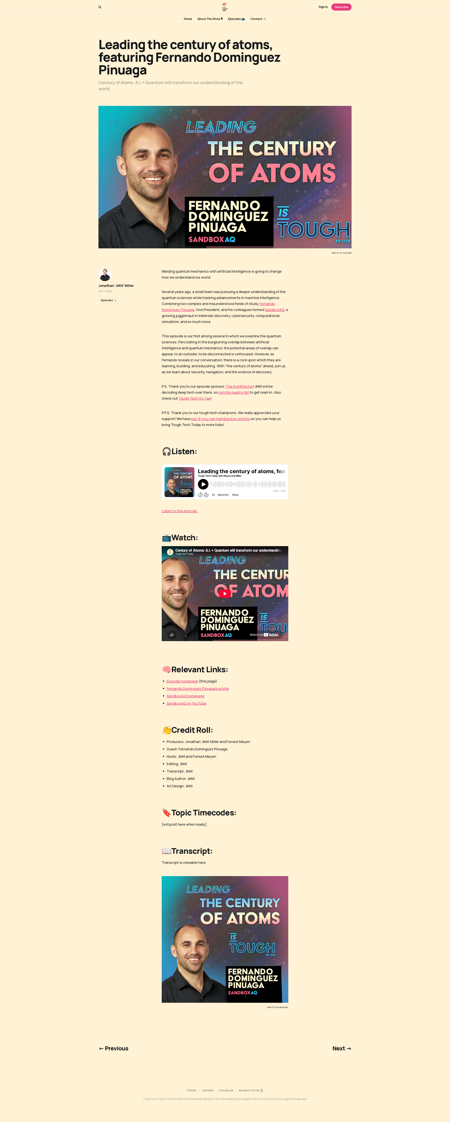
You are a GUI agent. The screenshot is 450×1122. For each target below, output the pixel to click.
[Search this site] (100, 7)
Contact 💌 (258, 19)
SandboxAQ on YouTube (186, 703)
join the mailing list (233, 392)
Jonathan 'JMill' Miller (116, 285)
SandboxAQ (274, 309)
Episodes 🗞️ (109, 300)
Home (188, 19)
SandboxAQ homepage (185, 696)
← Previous (113, 1048)
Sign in (323, 7)
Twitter (192, 1090)
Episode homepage (182, 681)
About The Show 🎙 (210, 19)
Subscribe (341, 7)
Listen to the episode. (180, 510)
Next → (342, 1048)
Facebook (226, 1090)
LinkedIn (208, 1090)
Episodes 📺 (236, 19)
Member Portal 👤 (251, 1090)
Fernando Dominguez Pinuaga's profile (198, 688)
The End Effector (239, 386)
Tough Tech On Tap (195, 398)
